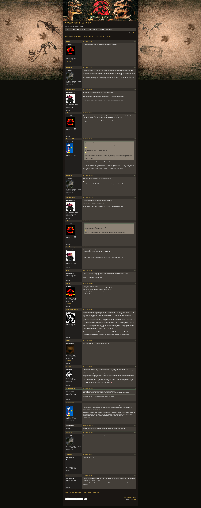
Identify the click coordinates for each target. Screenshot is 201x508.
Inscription (102, 29)
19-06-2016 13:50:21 (87, 340)
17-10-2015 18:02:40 (87, 221)
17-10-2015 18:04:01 (87, 247)
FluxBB (134, 499)
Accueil (73, 29)
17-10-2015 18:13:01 (87, 270)
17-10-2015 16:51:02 (87, 89)
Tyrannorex (69, 67)
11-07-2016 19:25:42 (87, 366)
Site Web (69, 61)
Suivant (88, 39)
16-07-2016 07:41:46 (87, 402)
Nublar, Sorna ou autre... (103, 36)
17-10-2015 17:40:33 (87, 175)
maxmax (68, 366)
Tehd (67, 270)
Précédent (71, 39)
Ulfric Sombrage (70, 89)
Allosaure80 (69, 454)
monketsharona (70, 388)
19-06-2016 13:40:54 (87, 309)
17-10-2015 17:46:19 (87, 197)
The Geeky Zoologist (72, 309)
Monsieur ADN (70, 139)
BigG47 (68, 340)
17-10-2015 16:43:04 (87, 41)
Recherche (95, 29)
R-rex (67, 475)
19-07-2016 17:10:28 (87, 432)
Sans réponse (133, 32)
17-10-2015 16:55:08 (87, 113)
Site (68, 29)
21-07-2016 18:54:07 (87, 475)
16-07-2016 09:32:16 (87, 425)
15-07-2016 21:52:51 (87, 388)
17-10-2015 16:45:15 (87, 67)
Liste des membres (81, 29)
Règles (89, 29)
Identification (108, 29)
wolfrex (68, 41)
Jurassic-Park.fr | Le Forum (78, 23)
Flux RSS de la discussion (130, 497)
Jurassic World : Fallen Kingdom (82, 36)
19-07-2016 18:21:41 (87, 454)
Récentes (127, 32)
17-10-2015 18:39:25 (87, 283)
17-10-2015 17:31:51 (87, 139)
